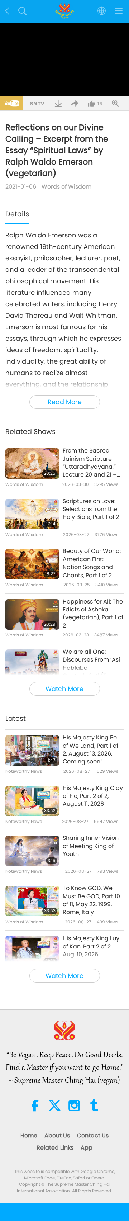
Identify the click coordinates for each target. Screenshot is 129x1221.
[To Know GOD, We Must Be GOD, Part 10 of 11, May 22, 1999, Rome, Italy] (32, 901)
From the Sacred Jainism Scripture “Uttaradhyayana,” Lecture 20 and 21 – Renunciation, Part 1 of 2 (90, 463)
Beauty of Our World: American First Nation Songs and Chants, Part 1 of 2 (92, 563)
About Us (57, 1135)
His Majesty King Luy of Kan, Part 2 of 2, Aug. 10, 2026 (91, 946)
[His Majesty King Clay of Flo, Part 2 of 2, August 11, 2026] (32, 801)
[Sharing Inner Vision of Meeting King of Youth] (32, 851)
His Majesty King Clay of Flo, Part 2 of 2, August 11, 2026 (93, 796)
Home (28, 1135)
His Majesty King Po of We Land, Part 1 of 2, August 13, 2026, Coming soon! (90, 750)
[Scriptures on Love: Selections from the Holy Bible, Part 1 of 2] (32, 514)
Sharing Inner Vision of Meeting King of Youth (91, 846)
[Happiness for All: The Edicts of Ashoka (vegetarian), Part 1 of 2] (32, 614)
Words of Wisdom (66, 187)
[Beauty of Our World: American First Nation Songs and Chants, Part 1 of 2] (32, 564)
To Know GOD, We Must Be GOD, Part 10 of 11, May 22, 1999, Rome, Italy (91, 900)
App (86, 1148)
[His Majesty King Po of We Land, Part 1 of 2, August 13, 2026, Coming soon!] (32, 750)
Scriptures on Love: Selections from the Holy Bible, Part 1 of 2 (91, 509)
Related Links (55, 1148)
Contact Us (93, 1135)
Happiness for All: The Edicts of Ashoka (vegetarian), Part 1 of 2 (93, 614)
